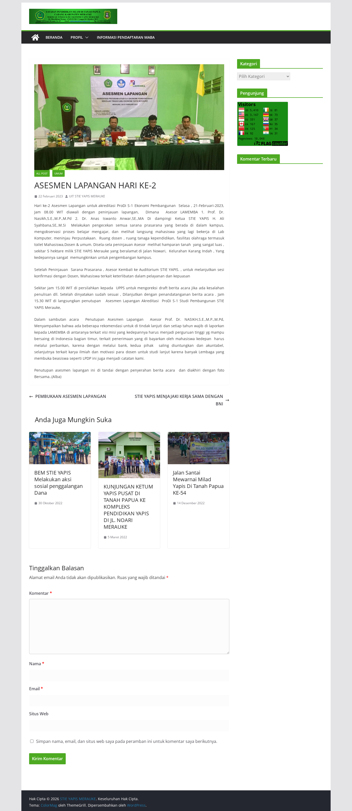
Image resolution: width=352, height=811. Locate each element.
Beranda (54, 37)
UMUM (58, 173)
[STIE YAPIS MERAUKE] (35, 37)
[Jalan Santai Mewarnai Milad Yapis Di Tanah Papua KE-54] (198, 435)
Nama (36, 664)
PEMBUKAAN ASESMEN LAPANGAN (70, 396)
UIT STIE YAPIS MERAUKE (87, 196)
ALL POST (42, 173)
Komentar (40, 593)
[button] (86, 37)
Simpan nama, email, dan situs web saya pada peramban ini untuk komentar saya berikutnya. (126, 741)
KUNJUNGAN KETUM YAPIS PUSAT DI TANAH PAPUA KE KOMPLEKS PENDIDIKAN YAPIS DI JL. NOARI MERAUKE (128, 506)
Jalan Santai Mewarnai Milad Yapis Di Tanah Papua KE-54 (198, 482)
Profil (77, 37)
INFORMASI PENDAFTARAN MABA (126, 37)
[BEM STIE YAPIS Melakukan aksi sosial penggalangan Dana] (60, 435)
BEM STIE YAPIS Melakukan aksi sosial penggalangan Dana (58, 482)
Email (36, 689)
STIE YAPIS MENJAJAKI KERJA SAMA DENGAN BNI (179, 400)
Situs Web (38, 714)
